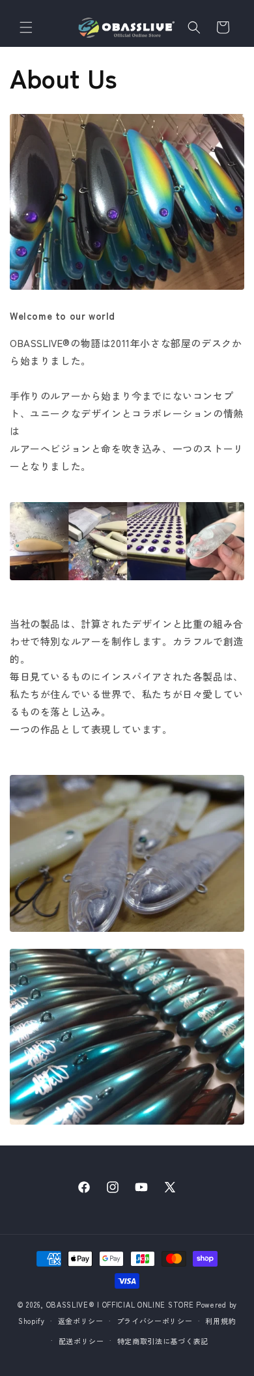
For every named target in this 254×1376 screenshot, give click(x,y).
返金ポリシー (81, 1320)
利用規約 (220, 1320)
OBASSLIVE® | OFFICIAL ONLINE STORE (120, 1304)
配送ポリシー (81, 1341)
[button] (26, 27)
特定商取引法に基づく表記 (162, 1341)
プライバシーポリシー (155, 1320)
